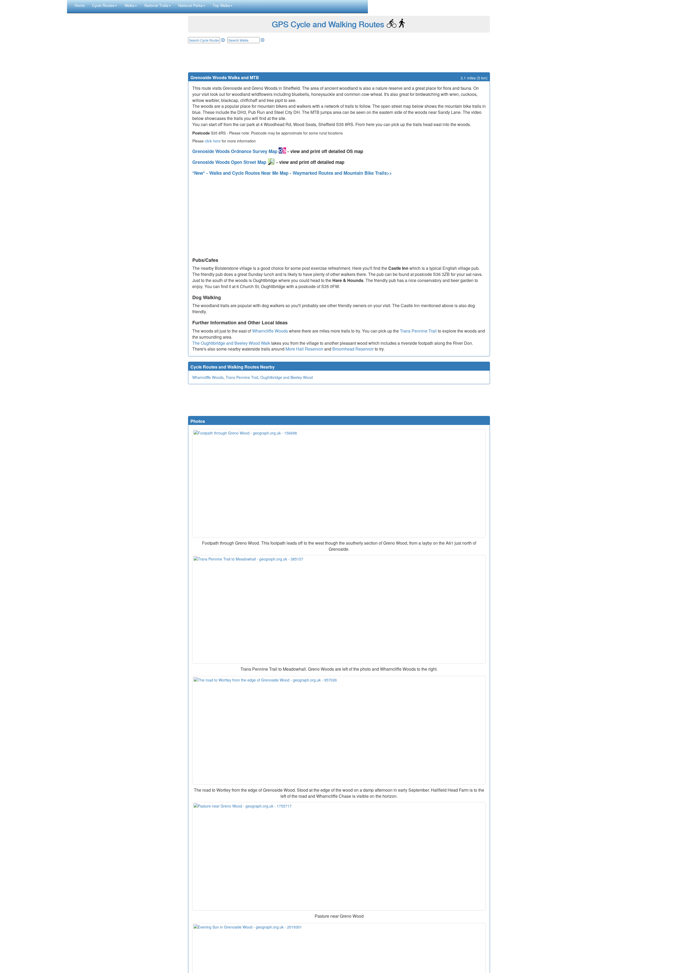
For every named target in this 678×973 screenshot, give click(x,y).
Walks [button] (129, 5)
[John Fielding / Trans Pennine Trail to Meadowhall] (339, 609)
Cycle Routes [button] (103, 5)
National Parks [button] (190, 5)
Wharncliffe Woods (270, 331)
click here (213, 141)
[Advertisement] (339, 58)
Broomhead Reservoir (353, 349)
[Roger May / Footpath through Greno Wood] (339, 483)
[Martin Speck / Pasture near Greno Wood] (339, 856)
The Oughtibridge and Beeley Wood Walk (231, 343)
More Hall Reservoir (304, 349)
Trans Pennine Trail (418, 331)
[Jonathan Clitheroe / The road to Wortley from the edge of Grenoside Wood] (339, 730)
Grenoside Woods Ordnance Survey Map (235, 151)
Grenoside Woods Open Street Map (229, 162)
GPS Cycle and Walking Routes (328, 24)
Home (80, 5)
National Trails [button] (156, 5)
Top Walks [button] (221, 5)
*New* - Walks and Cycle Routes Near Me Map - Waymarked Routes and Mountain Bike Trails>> (292, 173)
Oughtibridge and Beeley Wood (286, 377)
